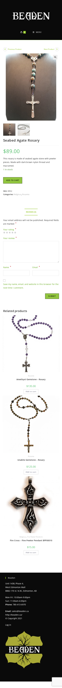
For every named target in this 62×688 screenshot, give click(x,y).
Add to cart (12, 180)
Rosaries (25, 194)
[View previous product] (5, 49)
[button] (55, 57)
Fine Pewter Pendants (35, 537)
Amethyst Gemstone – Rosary (31, 379)
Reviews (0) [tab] (31, 212)
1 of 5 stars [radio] (4, 232)
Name (7, 267)
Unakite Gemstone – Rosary (31, 460)
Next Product (49, 49)
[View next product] (57, 49)
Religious (17, 194)
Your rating (9, 230)
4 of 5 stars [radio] (12, 232)
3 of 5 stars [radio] (10, 232)
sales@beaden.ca (20, 611)
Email (36, 267)
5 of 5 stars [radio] (15, 232)
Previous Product (14, 49)
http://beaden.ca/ (13, 614)
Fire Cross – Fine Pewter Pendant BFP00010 (31, 540)
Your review (10, 238)
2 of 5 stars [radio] (7, 232)
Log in (8, 624)
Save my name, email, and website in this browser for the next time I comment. (31, 286)
